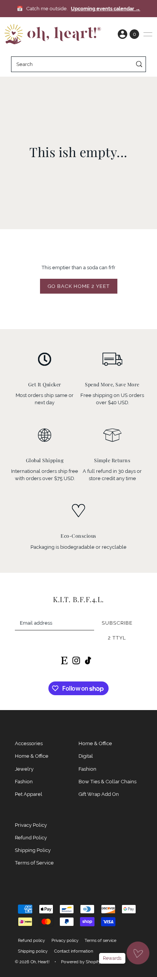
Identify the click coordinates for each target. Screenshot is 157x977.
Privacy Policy (31, 825)
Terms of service (100, 940)
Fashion (24, 781)
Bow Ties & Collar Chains (107, 781)
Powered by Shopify (81, 961)
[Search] (139, 64)
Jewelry (24, 769)
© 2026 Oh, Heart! (32, 961)
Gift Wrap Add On (98, 794)
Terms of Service (34, 863)
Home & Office (31, 756)
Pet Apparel (28, 794)
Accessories (29, 743)
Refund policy (31, 940)
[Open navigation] (147, 34)
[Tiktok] (88, 660)
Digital (85, 756)
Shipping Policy (33, 850)
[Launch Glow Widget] (138, 953)
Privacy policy (64, 940)
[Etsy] (64, 660)
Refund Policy (31, 837)
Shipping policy (33, 951)
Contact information (73, 951)
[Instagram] (76, 660)
